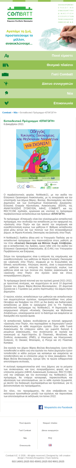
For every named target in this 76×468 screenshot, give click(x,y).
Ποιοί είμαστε (62, 55)
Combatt (25, 16)
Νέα (70, 93)
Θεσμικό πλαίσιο (60, 65)
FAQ (50, 438)
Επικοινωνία (63, 103)
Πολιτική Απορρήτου (35, 458)
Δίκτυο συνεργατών (57, 84)
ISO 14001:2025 (20, 461)
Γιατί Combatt (62, 74)
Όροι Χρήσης (52, 458)
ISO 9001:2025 (56, 461)
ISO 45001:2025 (39, 461)
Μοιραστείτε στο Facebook (58, 407)
